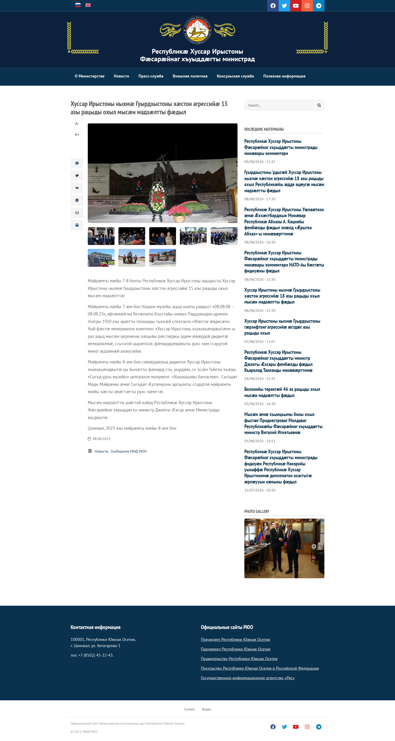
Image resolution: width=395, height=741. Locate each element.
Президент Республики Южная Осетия (235, 639)
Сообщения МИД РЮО (129, 451)
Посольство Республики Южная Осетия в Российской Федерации (260, 668)
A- (77, 123)
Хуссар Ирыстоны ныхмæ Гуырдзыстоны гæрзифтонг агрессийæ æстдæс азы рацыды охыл (282, 327)
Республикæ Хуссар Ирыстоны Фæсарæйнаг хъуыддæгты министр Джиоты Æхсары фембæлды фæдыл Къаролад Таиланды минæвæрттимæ (278, 361)
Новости (121, 76)
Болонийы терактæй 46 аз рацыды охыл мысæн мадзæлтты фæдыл (282, 392)
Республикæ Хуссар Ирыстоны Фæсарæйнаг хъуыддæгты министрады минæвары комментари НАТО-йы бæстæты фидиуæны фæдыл (284, 261)
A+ (77, 134)
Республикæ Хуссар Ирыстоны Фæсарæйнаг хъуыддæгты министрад (197, 54)
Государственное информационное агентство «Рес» (248, 677)
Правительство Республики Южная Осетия (239, 658)
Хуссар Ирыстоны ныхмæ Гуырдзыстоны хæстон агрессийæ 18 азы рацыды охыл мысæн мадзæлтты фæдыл (282, 296)
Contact (189, 709)
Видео (206, 709)
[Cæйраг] (197, 30)
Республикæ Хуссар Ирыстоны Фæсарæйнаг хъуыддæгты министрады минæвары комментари (281, 147)
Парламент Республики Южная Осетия (235, 649)
